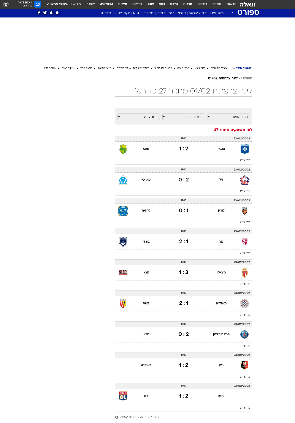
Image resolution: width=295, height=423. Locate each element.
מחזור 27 (245, 160)
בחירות (202, 4)
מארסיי (146, 179)
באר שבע (200, 68)
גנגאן (146, 272)
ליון (146, 396)
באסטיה (146, 365)
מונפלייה (221, 303)
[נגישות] (6, 4)
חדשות (231, 4)
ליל (221, 179)
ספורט (217, 4)
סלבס (174, 4)
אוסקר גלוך (50, 68)
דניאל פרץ (86, 68)
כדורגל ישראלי (198, 13)
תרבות (187, 4)
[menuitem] (228, 4)
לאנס (146, 303)
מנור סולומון (104, 68)
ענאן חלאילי (68, 68)
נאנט (146, 149)
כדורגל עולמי (177, 13)
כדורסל (162, 13)
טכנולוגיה (106, 4)
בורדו (146, 241)
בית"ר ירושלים (141, 68)
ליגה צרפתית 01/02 (223, 78)
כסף (162, 4)
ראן (221, 365)
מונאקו (221, 272)
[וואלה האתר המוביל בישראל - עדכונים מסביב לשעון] (247, 4)
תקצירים (124, 13)
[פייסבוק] (39, 13)
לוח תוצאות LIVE (221, 13)
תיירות (122, 4)
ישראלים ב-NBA (143, 13)
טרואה (146, 210)
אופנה (90, 4)
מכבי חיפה (183, 68)
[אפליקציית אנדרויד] (57, 13)
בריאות (137, 4)
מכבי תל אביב (219, 68)
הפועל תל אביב (163, 68)
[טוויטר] (45, 13)
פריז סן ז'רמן (221, 334)
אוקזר (221, 149)
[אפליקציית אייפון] (51, 13)
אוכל (151, 4)
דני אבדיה (122, 68)
